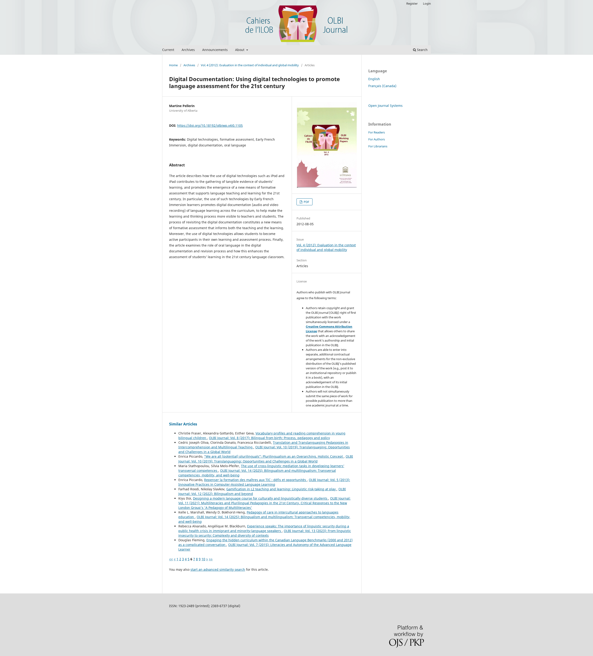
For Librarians (377, 146)
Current (168, 50)
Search (422, 50)
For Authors (376, 139)
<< (171, 559)
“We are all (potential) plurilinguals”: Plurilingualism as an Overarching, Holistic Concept (274, 456)
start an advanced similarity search (217, 569)
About (240, 50)
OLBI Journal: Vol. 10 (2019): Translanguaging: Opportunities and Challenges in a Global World (265, 458)
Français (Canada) (382, 86)
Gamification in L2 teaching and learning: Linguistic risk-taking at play (281, 489)
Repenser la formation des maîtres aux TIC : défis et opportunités (255, 480)
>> (211, 559)
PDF (306, 202)
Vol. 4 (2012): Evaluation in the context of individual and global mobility (250, 65)
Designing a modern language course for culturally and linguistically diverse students (260, 498)
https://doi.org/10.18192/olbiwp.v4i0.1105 (210, 125)
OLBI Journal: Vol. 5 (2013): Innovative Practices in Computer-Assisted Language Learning (264, 482)
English (374, 79)
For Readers (376, 132)
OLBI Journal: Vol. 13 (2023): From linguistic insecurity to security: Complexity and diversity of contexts (264, 533)
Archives (188, 50)
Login (427, 3)
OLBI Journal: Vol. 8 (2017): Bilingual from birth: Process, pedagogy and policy (269, 438)
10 (203, 559)
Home (173, 65)
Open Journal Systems (385, 105)
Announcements (215, 50)
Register (412, 3)
